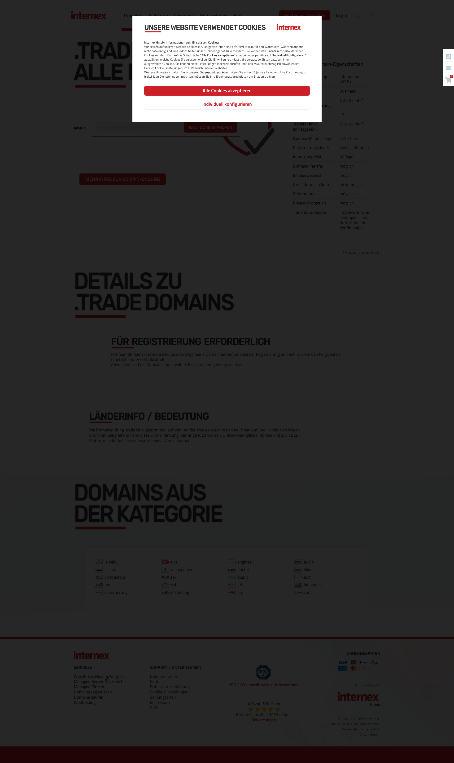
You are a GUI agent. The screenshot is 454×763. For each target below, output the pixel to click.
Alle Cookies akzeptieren (227, 90)
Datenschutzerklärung (214, 72)
